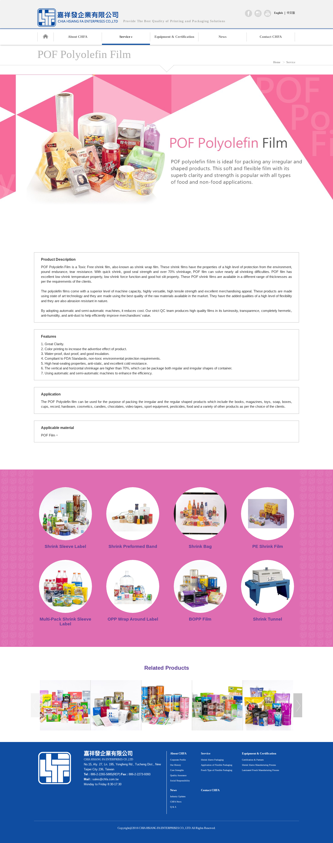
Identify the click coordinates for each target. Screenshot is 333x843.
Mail (87, 779)
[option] (65, 705)
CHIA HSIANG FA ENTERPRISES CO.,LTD (77, 17)
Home (276, 62)
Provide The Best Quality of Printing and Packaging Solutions (174, 21)
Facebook (248, 13)
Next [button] (297, 705)
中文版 (291, 12)
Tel (86, 774)
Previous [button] (35, 705)
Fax (123, 774)
